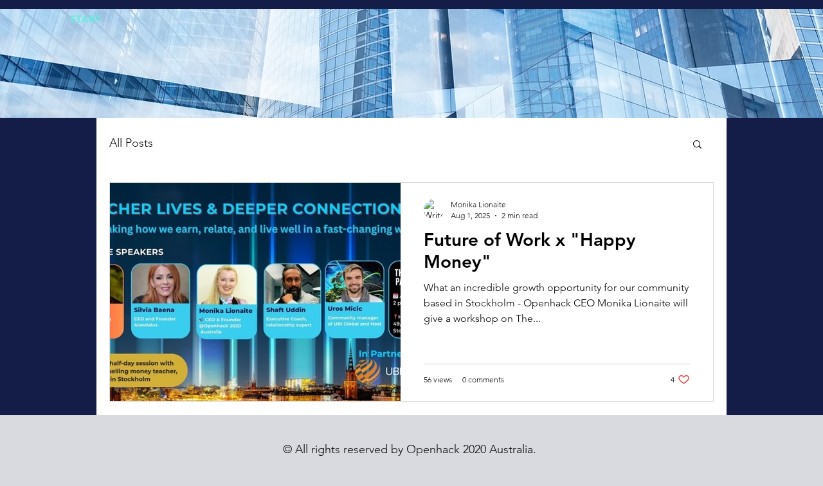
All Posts (131, 143)
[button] (697, 145)
